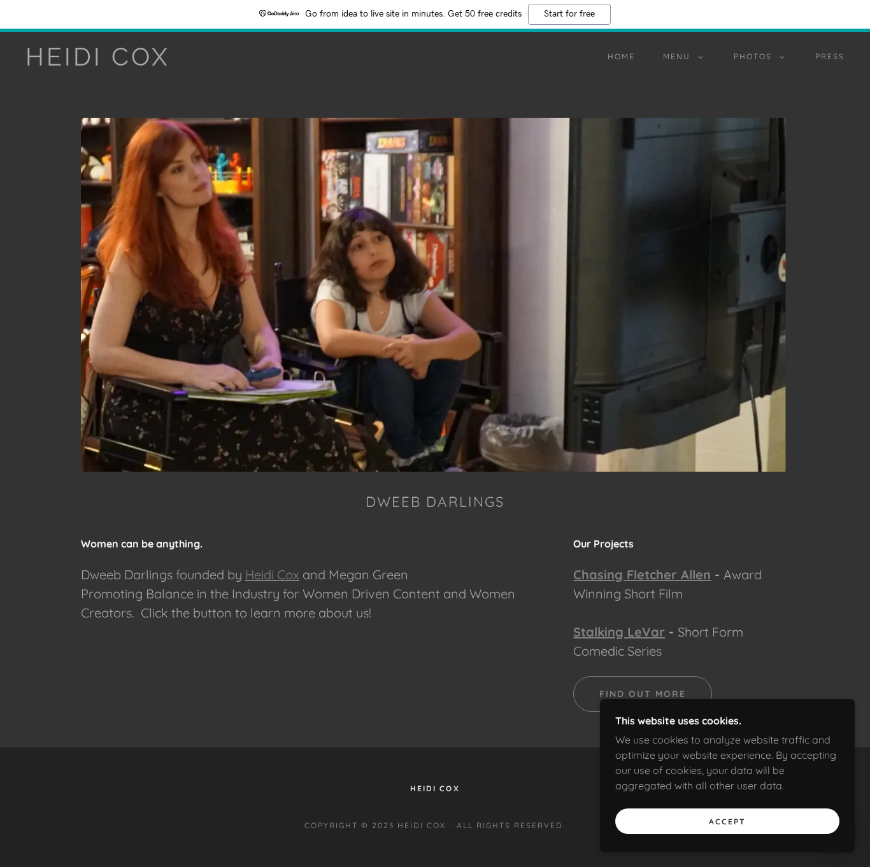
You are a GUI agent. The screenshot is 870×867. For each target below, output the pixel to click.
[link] (138, 61)
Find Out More (642, 694)
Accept (727, 821)
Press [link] (830, 56)
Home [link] (621, 56)
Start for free (569, 14)
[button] (680, 56)
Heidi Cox (272, 574)
